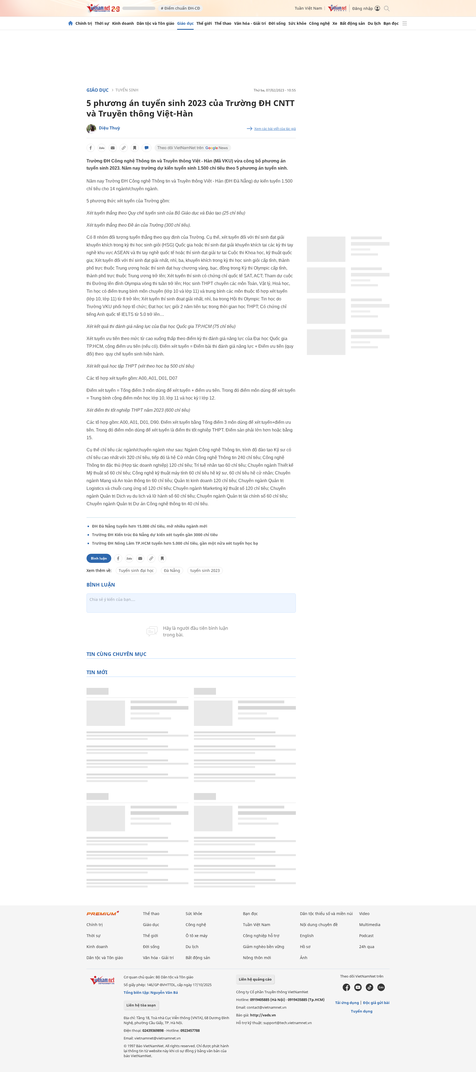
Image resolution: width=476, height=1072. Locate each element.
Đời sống (277, 23)
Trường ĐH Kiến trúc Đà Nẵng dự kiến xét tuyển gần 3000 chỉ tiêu (155, 534)
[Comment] (147, 148)
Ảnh (303, 957)
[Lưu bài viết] (135, 148)
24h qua (366, 946)
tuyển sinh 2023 (205, 570)
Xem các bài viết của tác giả (275, 129)
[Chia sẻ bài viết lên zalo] (102, 148)
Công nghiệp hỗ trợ (261, 935)
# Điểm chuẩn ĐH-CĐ (180, 8)
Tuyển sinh (126, 90)
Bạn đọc (391, 23)
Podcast (366, 935)
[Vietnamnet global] (337, 10)
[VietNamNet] (70, 23)
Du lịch (374, 23)
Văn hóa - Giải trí (250, 23)
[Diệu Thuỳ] (91, 129)
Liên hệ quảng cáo (255, 979)
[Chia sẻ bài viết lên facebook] (90, 148)
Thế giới (204, 23)
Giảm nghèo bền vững (263, 946)
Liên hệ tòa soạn (141, 1005)
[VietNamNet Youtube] (358, 989)
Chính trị (83, 23)
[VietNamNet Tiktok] (369, 989)
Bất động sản (352, 23)
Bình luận (99, 558)
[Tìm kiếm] (386, 8)
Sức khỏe (297, 23)
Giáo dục (185, 23)
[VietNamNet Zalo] (381, 989)
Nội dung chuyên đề (319, 924)
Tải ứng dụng (347, 1002)
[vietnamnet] (103, 10)
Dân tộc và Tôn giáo (155, 23)
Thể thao (223, 23)
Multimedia (369, 924)
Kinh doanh (123, 23)
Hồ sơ (305, 946)
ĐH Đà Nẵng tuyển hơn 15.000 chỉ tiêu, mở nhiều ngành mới (149, 526)
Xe (334, 23)
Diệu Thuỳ (109, 128)
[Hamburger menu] (404, 23)
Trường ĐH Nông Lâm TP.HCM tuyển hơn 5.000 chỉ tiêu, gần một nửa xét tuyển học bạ (175, 543)
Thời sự (102, 23)
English (307, 935)
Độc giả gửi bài (376, 1002)
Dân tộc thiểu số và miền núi (326, 913)
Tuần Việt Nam (308, 8)
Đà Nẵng (172, 570)
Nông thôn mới (257, 957)
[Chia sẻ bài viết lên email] (113, 148)
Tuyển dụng (361, 1011)
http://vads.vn (263, 1015)
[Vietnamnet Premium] (103, 915)
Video (364, 913)
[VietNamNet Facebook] (346, 989)
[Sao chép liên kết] (124, 148)
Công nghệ (319, 23)
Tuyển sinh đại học (136, 570)
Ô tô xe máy (196, 935)
